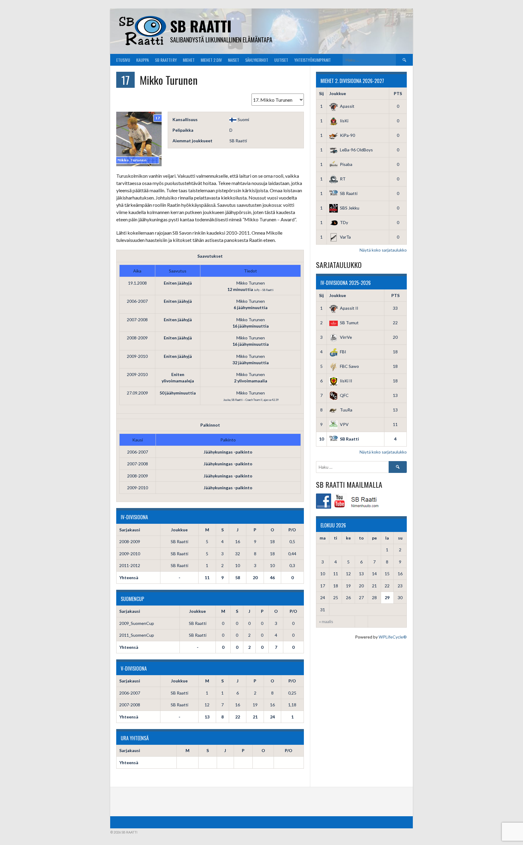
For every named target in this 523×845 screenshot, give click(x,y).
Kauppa (142, 60)
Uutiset (281, 60)
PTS (398, 93)
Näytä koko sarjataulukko (383, 250)
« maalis (326, 621)
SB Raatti (201, 26)
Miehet (189, 60)
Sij (321, 93)
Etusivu (123, 60)
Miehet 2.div (211, 60)
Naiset (233, 60)
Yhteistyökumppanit (312, 60)
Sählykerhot (256, 60)
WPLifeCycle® (393, 636)
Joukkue (337, 93)
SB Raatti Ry (166, 60)
